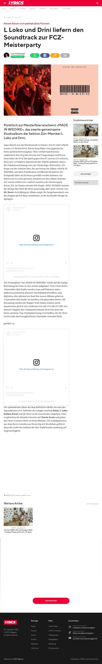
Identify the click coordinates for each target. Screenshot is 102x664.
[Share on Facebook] (45, 55)
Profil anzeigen (18, 57)
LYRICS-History (55, 631)
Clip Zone (35, 648)
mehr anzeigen (92, 504)
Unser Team (53, 626)
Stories (33, 631)
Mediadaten (53, 639)
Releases (34, 644)
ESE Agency (18, 659)
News (33, 626)
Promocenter (54, 648)
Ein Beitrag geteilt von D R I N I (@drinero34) (36, 401)
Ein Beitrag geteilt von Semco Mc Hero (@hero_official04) (36, 277)
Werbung (52, 644)
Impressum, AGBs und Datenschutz (84, 659)
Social (33, 635)
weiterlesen (51, 600)
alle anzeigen (86, 174)
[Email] (65, 55)
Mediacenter (53, 635)
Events (33, 639)
